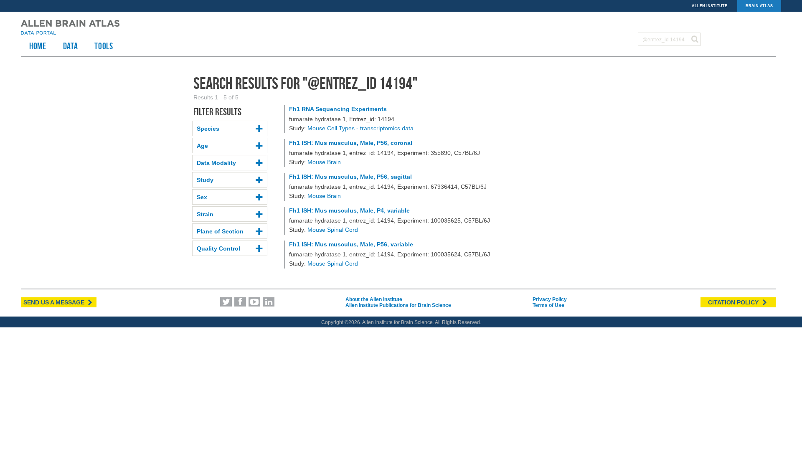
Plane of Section (220, 231)
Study (205, 180)
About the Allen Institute (373, 299)
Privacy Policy (550, 299)
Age (202, 145)
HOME (37, 46)
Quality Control (218, 248)
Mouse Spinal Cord (332, 229)
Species (208, 128)
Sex (202, 197)
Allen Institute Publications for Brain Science (398, 305)
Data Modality (216, 163)
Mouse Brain (324, 162)
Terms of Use (548, 305)
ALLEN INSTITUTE (709, 6)
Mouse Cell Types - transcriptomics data (360, 128)
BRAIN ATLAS (759, 6)
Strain (205, 214)
